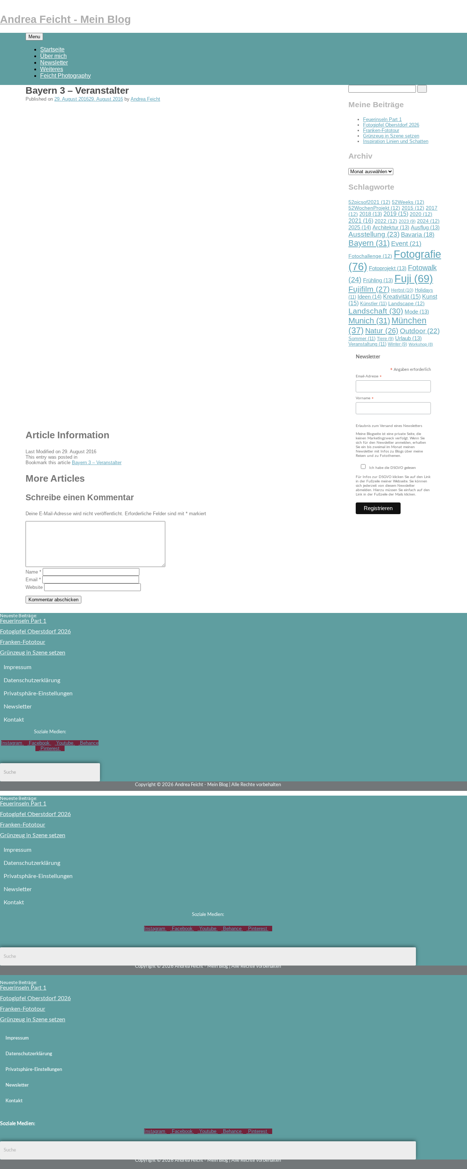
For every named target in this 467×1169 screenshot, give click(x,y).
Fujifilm (369, 289)
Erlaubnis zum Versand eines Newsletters (389, 426)
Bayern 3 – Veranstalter (96, 462)
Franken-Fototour (381, 130)
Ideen (370, 297)
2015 (413, 208)
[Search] (422, 89)
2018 (370, 214)
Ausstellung (374, 234)
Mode (417, 312)
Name (33, 572)
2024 (428, 221)
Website (34, 587)
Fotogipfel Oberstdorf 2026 (391, 125)
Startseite (52, 49)
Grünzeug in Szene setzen (391, 136)
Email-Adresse (369, 376)
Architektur (391, 227)
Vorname (365, 398)
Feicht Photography (65, 76)
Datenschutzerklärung (32, 680)
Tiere (385, 338)
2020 (421, 214)
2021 (360, 220)
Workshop (421, 344)
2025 (359, 227)
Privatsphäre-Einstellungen (38, 693)
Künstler (373, 303)
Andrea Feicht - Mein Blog (65, 19)
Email (33, 579)
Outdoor (420, 331)
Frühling (378, 280)
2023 (407, 221)
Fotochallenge (370, 256)
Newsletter (54, 62)
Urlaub (408, 338)
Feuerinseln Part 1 (382, 119)
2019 (395, 214)
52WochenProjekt (374, 208)
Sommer (361, 338)
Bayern (369, 243)
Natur (381, 331)
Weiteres (51, 69)
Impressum (17, 667)
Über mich (53, 56)
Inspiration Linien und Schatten (395, 141)
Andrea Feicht (145, 99)
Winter (397, 344)
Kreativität (402, 297)
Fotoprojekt (387, 268)
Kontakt (14, 720)
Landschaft (375, 311)
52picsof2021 (369, 202)
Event (406, 243)
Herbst (402, 290)
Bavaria (418, 234)
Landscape (406, 303)
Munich (369, 320)
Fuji (413, 278)
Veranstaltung (367, 344)
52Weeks (408, 202)
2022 (386, 221)
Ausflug (425, 227)
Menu (34, 36)
